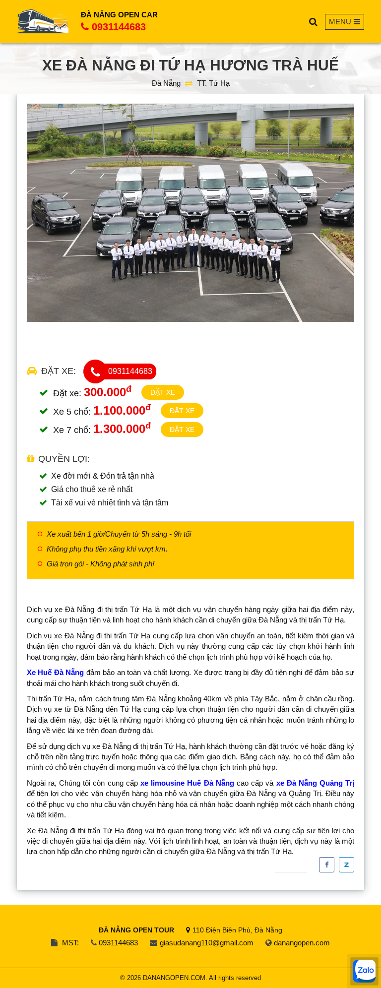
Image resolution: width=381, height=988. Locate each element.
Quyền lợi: (64, 459)
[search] (313, 21)
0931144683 (119, 26)
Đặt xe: (58, 371)
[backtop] (364, 394)
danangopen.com (302, 942)
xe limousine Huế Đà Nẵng (187, 783)
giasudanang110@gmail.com (207, 942)
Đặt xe (162, 392)
